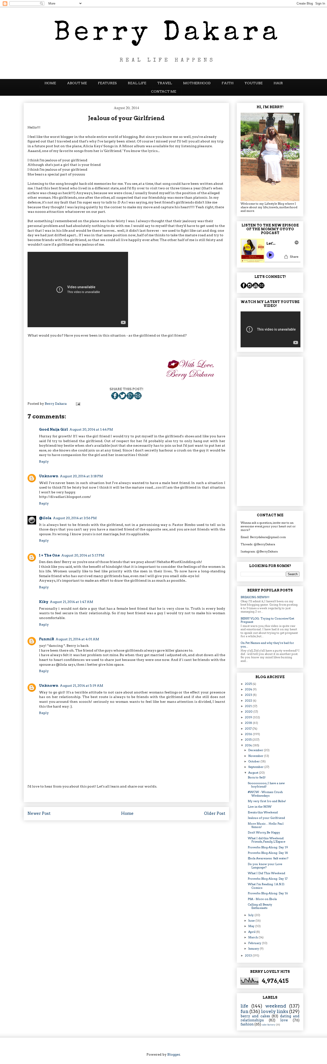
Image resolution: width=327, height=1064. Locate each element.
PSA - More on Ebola (262, 899)
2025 (249, 684)
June (251, 920)
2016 (249, 734)
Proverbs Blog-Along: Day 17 (268, 878)
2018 (249, 723)
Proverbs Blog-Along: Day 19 (268, 847)
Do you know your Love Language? (265, 865)
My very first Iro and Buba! (267, 801)
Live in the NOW (259, 806)
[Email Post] (138, 398)
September (256, 767)
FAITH (227, 83)
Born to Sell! (256, 777)
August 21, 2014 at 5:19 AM (81, 685)
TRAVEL (164, 83)
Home (127, 813)
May (251, 926)
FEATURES (107, 83)
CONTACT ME (163, 91)
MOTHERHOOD (197, 83)
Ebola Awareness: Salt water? (268, 858)
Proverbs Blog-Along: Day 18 (268, 853)
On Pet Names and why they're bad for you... (267, 644)
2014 (249, 745)
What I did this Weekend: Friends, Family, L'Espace (266, 839)
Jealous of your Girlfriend (266, 818)
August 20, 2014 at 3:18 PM (81, 476)
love (284, 1020)
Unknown (48, 476)
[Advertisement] (270, 430)
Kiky (43, 602)
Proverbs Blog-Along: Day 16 (268, 893)
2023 (249, 695)
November (256, 756)
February (255, 943)
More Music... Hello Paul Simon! (265, 825)
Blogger (173, 1054)
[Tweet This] (122, 398)
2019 (249, 717)
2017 (248, 728)
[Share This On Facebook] (115, 398)
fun (244, 1011)
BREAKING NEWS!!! (255, 597)
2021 (249, 706)
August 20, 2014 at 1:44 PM (91, 429)
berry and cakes (255, 1016)
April (252, 932)
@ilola (45, 518)
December (256, 750)
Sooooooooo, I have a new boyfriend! (266, 784)
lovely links (274, 1011)
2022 (249, 700)
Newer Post (39, 813)
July (251, 915)
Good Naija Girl (53, 429)
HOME (50, 83)
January (254, 948)
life (244, 1006)
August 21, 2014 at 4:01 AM (77, 639)
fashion (247, 1024)
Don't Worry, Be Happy (264, 832)
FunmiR (46, 639)
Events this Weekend (263, 812)
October (254, 761)
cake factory (268, 1024)
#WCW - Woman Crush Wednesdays (265, 793)
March (253, 937)
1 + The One (49, 555)
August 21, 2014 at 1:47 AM (71, 602)
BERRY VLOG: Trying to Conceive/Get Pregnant (267, 620)
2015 (248, 739)
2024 (249, 689)
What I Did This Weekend (266, 873)
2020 (249, 711)
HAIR (278, 83)
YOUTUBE (253, 83)
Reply (44, 461)
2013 (249, 955)
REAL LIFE (137, 83)
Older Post (214, 813)
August (253, 772)
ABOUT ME (77, 83)
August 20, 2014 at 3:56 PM (75, 518)
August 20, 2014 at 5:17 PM (82, 555)
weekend (275, 1006)
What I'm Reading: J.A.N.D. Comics (266, 885)
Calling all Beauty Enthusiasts (260, 906)
